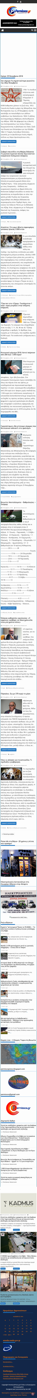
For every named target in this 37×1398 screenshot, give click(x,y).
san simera (13, 146)
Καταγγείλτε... (8, 1362)
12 (5, 1328)
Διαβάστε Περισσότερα (9, 141)
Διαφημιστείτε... (8, 1366)
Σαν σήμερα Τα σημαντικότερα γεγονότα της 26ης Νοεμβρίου (17, 82)
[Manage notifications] (32, 1393)
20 (9, 1331)
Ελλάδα (4, 347)
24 (26, 1331)
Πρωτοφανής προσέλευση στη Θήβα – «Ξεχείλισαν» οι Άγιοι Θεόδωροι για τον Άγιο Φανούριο (18, 1150)
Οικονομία (5, 420)
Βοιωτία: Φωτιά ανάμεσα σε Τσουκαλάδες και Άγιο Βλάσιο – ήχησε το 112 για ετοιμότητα (18, 1160)
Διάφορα (4, 146)
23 (22, 1331)
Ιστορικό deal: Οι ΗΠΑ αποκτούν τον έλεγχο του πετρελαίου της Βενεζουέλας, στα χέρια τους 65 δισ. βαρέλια (17, 964)
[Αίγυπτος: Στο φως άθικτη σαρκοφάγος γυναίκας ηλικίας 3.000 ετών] (11, 236)
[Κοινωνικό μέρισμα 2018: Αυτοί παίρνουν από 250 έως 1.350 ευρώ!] (11, 361)
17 (26, 1328)
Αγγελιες (3, 1229)
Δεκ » (9, 1335)
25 (31, 1331)
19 (5, 1331)
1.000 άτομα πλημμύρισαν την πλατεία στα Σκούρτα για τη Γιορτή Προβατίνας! (16, 1169)
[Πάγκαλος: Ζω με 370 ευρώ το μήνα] (11, 700)
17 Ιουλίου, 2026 (6, 1253)
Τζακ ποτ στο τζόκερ (14, 347)
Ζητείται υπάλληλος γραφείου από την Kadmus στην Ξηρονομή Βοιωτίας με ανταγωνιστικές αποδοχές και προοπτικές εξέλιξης (18, 1127)
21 (14, 1331)
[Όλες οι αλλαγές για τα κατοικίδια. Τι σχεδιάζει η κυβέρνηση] (11, 769)
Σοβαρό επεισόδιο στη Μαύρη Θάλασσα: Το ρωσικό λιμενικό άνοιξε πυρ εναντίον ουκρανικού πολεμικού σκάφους (18, 154)
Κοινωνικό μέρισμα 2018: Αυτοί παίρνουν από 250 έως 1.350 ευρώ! (18, 353)
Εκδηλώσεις (16, 1229)
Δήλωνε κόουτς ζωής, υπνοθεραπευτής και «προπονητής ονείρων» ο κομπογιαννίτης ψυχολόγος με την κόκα (17, 983)
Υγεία (3, 688)
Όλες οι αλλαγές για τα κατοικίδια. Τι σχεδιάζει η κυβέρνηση (16, 761)
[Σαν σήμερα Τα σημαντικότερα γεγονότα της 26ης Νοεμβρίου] (11, 90)
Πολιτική (4, 754)
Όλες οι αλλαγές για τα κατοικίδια (17, 828)
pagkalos (12, 754)
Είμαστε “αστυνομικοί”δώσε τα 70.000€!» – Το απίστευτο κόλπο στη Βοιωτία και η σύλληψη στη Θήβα (18, 929)
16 (22, 1328)
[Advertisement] (18, 53)
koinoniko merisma (15, 420)
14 (14, 1328)
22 (18, 1331)
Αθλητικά (4, 612)
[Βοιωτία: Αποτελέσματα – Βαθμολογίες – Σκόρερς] (11, 511)
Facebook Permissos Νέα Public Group (15, 1374)
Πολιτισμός (5, 295)
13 (9, 1328)
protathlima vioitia (19, 612)
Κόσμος (4, 221)
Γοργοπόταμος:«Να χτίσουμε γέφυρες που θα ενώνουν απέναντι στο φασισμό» (18, 427)
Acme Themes (22, 1395)
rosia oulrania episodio (15, 221)
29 (18, 1334)
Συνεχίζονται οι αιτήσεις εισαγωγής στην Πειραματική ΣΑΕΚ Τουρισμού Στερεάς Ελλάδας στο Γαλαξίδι (16, 1001)
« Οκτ (5, 1335)
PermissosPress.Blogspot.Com (13, 1378)
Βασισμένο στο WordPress (11, 1393)
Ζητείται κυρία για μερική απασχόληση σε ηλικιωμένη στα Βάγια (16, 1178)
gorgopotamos (17, 496)
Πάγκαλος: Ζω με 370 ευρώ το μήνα (15, 694)
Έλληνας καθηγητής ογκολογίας (16, 688)
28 (14, 1334)
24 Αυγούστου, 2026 (7, 1215)
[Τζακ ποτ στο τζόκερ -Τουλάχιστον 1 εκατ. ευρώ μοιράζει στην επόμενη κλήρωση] (11, 314)
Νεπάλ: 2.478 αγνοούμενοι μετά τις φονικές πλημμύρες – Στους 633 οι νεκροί (17, 947)
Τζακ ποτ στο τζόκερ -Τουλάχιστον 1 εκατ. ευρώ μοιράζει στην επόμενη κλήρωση (16, 305)
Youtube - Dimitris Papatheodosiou (14, 1376)
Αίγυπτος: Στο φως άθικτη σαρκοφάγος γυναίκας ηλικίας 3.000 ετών (17, 228)
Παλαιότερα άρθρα (8, 834)
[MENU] (35, 30)
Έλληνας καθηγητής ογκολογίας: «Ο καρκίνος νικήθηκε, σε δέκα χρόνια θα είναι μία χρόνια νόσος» (16, 620)
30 (22, 1334)
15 (18, 1328)
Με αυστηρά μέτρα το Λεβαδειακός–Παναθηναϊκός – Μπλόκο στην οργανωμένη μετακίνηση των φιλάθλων (17, 1020)
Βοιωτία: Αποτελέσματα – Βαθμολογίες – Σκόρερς (18, 503)
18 (31, 1328)
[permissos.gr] (2, 30)
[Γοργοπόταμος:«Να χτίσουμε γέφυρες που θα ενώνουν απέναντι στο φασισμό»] (11, 435)
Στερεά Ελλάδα (6, 496)
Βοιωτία (10, 612)
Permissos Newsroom (21, 86)
